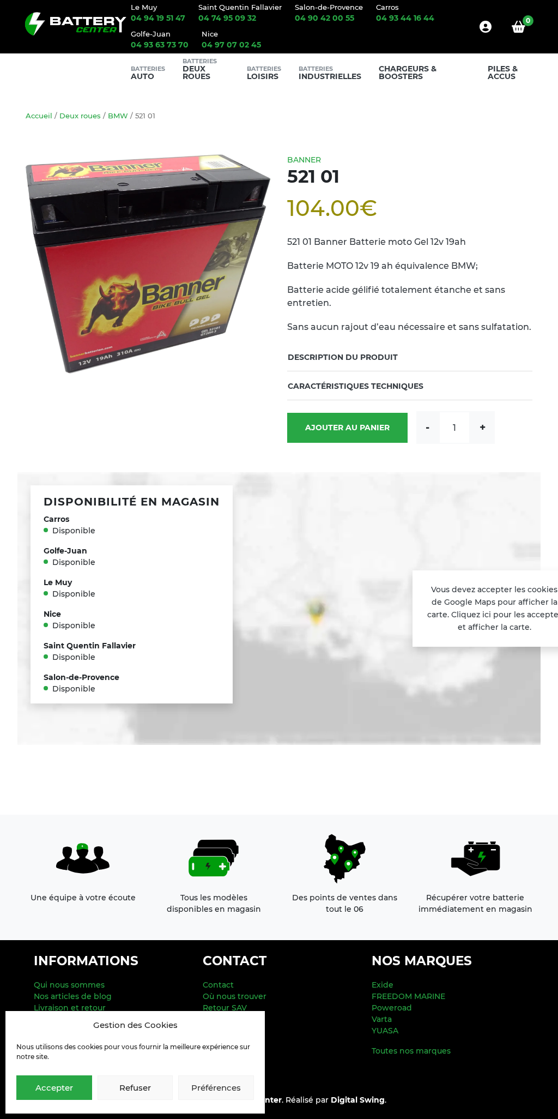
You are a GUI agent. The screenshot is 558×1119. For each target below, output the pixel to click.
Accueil (39, 116)
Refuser (135, 1087)
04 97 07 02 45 (231, 45)
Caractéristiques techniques (355, 386)
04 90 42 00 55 (324, 18)
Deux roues (80, 116)
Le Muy (144, 7)
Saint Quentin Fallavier (240, 7)
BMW (118, 116)
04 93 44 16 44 (405, 18)
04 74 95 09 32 (227, 18)
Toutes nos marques (411, 1051)
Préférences (216, 1087)
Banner (304, 160)
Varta (382, 1019)
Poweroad (392, 1008)
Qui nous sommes (69, 985)
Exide (382, 985)
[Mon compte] (485, 27)
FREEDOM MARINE (408, 996)
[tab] (409, 356)
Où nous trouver (234, 996)
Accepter (54, 1087)
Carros (387, 7)
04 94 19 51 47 (158, 18)
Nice (210, 34)
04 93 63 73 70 (160, 45)
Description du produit (343, 357)
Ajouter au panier (347, 427)
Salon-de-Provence (329, 7)
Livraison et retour (70, 1008)
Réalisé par (335, 1100)
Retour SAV (225, 1008)
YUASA (385, 1031)
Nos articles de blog (73, 996)
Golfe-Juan (151, 34)
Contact (218, 985)
